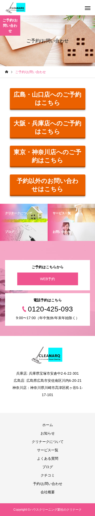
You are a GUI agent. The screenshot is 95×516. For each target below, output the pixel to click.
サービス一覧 (47, 450)
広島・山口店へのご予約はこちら (47, 98)
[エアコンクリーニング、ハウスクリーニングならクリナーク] (16, 7)
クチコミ (48, 475)
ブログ (47, 467)
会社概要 (48, 492)
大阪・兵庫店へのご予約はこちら (47, 127)
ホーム (47, 425)
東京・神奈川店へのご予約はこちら (47, 156)
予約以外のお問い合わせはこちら (48, 184)
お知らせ (48, 433)
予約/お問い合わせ (47, 484)
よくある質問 (47, 458)
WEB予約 (47, 279)
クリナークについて (48, 442)
